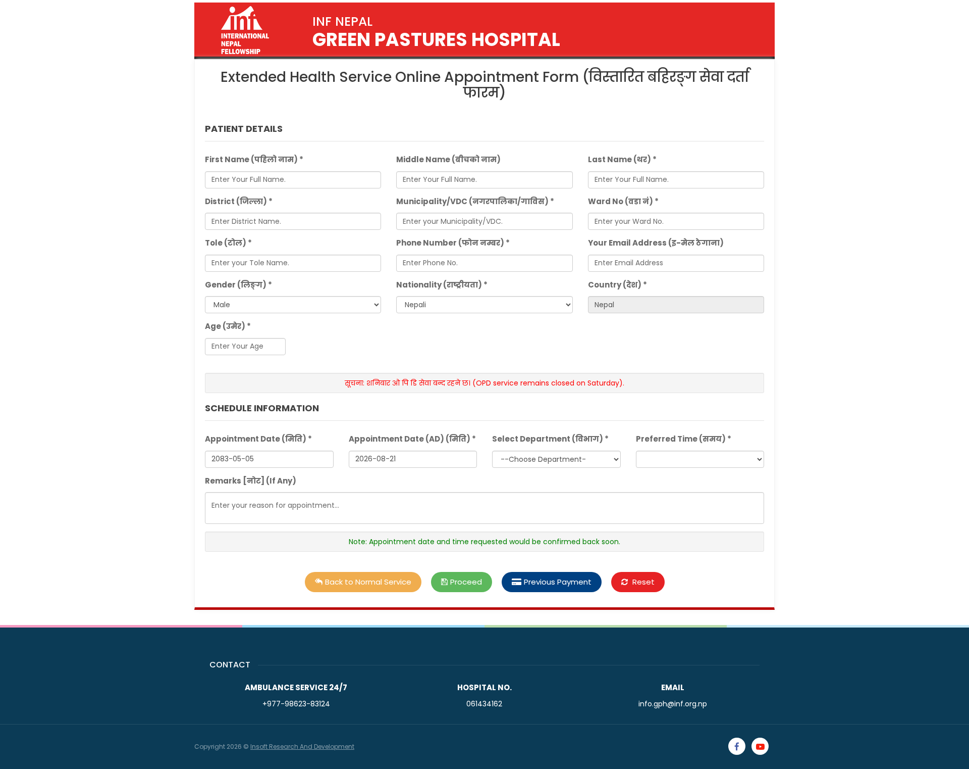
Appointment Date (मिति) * (258, 439)
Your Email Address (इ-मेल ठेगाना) (656, 242)
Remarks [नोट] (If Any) (250, 480)
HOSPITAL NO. (484, 687)
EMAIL (672, 687)
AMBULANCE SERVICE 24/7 (296, 687)
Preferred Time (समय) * (683, 439)
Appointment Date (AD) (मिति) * (412, 439)
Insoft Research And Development (302, 746)
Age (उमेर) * (228, 326)
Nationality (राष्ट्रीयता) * (442, 284)
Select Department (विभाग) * (550, 439)
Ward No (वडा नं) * (623, 201)
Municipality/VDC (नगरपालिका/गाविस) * (475, 201)
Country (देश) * (617, 284)
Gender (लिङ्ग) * (238, 284)
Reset (642, 581)
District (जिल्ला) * (239, 201)
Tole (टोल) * (228, 242)
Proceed (466, 581)
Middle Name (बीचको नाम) (448, 159)
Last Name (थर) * (622, 159)
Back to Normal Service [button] (368, 581)
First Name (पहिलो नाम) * (254, 159)
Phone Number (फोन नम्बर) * (453, 242)
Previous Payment (557, 581)
